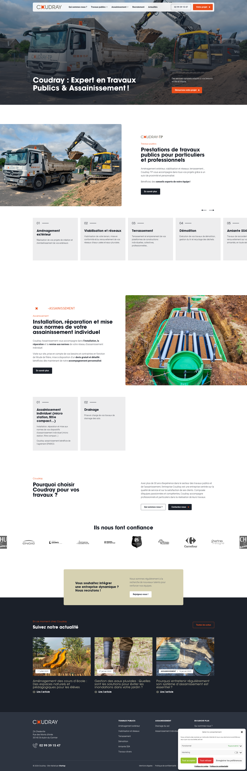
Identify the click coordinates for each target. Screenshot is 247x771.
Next (211, 210)
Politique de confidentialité (219, 766)
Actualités (152, 7)
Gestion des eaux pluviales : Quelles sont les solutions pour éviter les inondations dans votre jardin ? (123, 665)
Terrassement (150, 239)
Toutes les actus (203, 625)
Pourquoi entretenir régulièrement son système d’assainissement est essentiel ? (185, 665)
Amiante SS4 (124, 746)
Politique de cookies (201, 766)
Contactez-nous (178, 507)
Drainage (102, 424)
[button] (242, 732)
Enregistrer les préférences (229, 760)
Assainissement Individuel (55, 424)
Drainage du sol (162, 726)
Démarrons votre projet (185, 90)
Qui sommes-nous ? (78, 7)
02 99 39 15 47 (181, 7)
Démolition (198, 239)
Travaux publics (98, 7)
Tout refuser (205, 760)
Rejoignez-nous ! (140, 594)
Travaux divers (125, 751)
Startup (62, 766)
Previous (203, 210)
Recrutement (138, 7)
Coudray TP (49, 7)
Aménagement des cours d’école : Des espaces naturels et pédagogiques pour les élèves (62, 665)
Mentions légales (145, 766)
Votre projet (201, 7)
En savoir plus (150, 191)
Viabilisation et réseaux (102, 239)
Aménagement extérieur (55, 239)
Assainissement (119, 7)
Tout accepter (188, 760)
